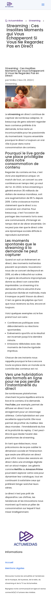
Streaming (34, 20)
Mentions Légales (14, 568)
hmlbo (13, 80)
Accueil (9, 562)
